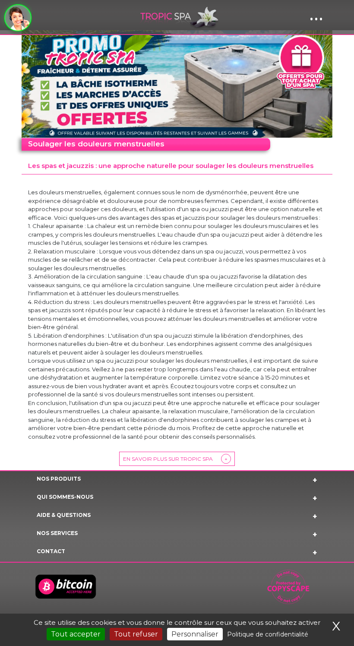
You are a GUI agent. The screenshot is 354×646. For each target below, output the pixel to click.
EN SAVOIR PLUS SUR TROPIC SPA (175, 459)
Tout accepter (76, 634)
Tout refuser (136, 634)
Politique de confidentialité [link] (267, 634)
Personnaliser (194, 634)
